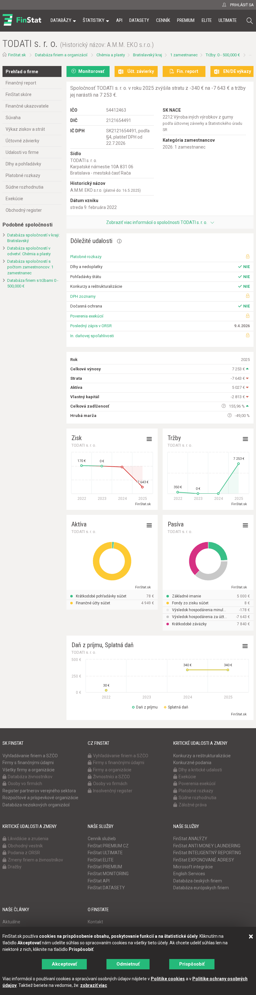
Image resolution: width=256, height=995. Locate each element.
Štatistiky (93, 20)
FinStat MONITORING (108, 873)
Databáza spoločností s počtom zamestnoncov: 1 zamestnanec (30, 267)
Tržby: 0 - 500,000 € (223, 55)
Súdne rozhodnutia (24, 187)
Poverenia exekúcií (86, 316)
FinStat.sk (17, 55)
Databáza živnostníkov (30, 776)
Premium (185, 20)
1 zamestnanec (184, 55)
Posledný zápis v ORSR (91, 325)
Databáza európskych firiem (201, 887)
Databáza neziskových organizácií (36, 804)
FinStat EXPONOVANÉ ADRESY (203, 859)
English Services (189, 873)
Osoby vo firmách (25, 783)
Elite (207, 20)
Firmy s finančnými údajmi (28, 762)
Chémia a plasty (110, 55)
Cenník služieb (102, 838)
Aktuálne (11, 921)
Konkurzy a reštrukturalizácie (202, 755)
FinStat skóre (19, 94)
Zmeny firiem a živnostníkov (35, 859)
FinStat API (99, 880)
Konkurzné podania (192, 762)
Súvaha (13, 117)
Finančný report (21, 82)
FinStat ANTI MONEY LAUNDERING (206, 845)
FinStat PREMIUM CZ (108, 845)
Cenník (163, 20)
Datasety (139, 20)
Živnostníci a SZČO (111, 776)
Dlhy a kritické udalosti (200, 769)
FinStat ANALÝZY (190, 838)
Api (119, 20)
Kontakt (95, 921)
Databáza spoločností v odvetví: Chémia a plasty (29, 251)
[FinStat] (21, 24)
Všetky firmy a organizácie (28, 769)
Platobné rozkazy (23, 175)
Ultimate (228, 20)
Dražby (15, 866)
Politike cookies (168, 978)
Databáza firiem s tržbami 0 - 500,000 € (32, 283)
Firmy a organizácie (112, 769)
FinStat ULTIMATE (105, 852)
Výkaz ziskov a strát (25, 129)
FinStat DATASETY (106, 887)
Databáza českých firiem (197, 880)
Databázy (61, 20)
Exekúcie (14, 198)
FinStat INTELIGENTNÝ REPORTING (207, 852)
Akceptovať (64, 964)
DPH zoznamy (83, 296)
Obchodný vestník (25, 845)
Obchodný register (24, 210)
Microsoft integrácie (193, 866)
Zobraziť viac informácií (156, 222)
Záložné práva (193, 804)
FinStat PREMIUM (105, 866)
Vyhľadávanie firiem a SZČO (30, 755)
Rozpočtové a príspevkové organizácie (40, 797)
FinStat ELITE (101, 859)
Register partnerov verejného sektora (39, 790)
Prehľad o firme (22, 71)
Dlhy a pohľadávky (23, 163)
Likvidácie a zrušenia (28, 838)
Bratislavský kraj (147, 55)
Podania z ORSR (24, 852)
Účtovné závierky (22, 140)
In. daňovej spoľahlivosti (92, 335)
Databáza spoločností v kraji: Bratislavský (33, 238)
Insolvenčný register (112, 790)
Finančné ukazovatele (27, 106)
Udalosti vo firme (22, 152)
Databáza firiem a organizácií (61, 55)
